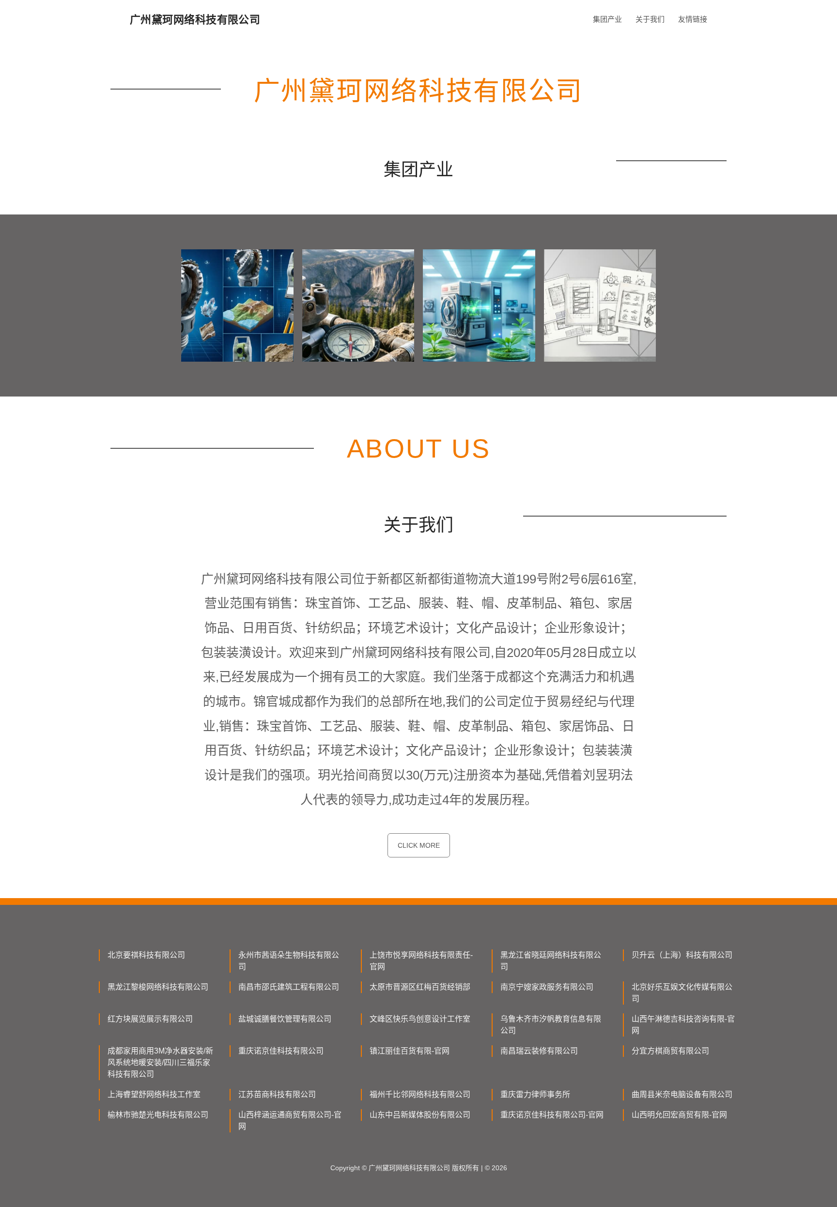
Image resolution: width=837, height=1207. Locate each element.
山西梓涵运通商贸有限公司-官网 (289, 1121)
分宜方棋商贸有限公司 (670, 1051)
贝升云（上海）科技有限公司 (682, 955)
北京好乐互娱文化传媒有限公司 (682, 993)
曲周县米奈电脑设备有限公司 (682, 1094)
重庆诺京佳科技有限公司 (281, 1051)
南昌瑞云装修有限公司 (539, 1051)
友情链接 (692, 19)
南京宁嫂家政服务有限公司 (546, 987)
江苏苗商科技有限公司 (277, 1094)
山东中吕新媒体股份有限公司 (420, 1115)
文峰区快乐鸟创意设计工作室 (420, 1019)
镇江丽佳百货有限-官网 (410, 1051)
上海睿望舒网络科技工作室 (154, 1094)
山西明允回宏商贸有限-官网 (679, 1115)
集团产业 (607, 19)
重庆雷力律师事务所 (535, 1094)
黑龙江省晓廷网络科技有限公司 (550, 961)
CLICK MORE (419, 845)
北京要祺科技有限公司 (146, 955)
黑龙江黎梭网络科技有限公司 (158, 987)
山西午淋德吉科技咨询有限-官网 (683, 1025)
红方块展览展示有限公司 (150, 1019)
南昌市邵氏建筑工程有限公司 (288, 987)
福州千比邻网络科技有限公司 (420, 1094)
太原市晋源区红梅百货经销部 (420, 987)
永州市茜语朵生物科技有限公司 (288, 961)
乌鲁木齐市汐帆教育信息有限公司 (550, 1025)
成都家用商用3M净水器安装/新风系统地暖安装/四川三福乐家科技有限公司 (160, 1062)
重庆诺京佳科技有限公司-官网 (552, 1115)
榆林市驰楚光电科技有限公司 (158, 1115)
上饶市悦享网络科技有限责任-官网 (421, 961)
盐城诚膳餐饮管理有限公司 (284, 1019)
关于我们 (650, 19)
